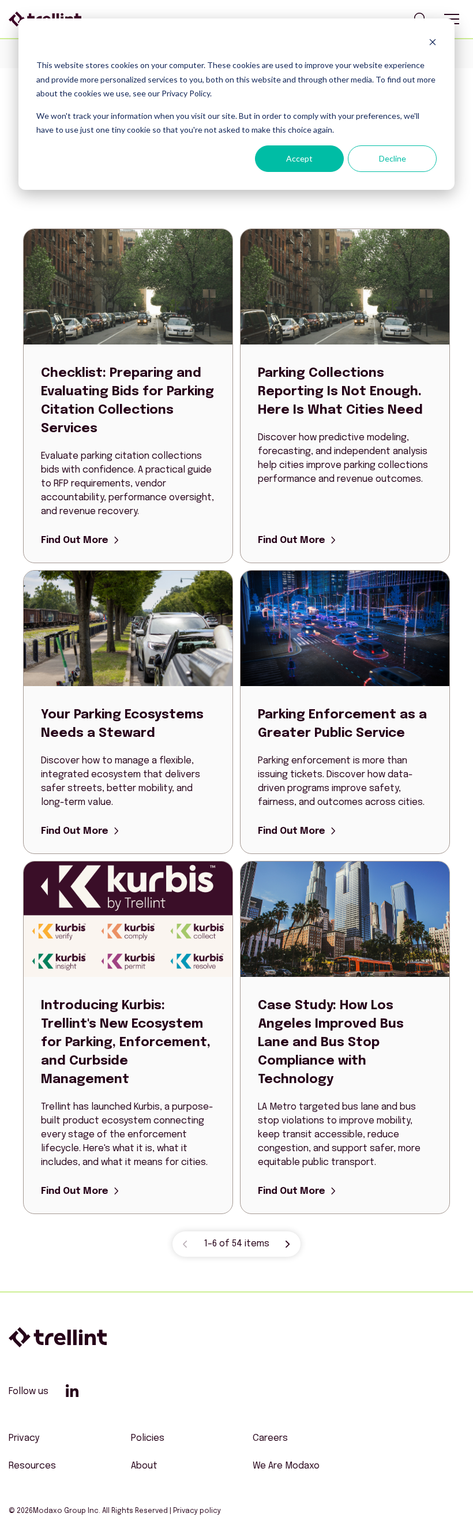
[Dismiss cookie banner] (433, 43)
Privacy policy (197, 1511)
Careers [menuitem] (270, 1438)
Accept (299, 158)
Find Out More (74, 540)
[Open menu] (451, 19)
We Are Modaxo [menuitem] (286, 1466)
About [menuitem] (144, 1466)
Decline (392, 158)
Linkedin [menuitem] (72, 1390)
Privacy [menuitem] (24, 1438)
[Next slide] (288, 1244)
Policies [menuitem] (147, 1438)
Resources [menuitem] (32, 1466)
